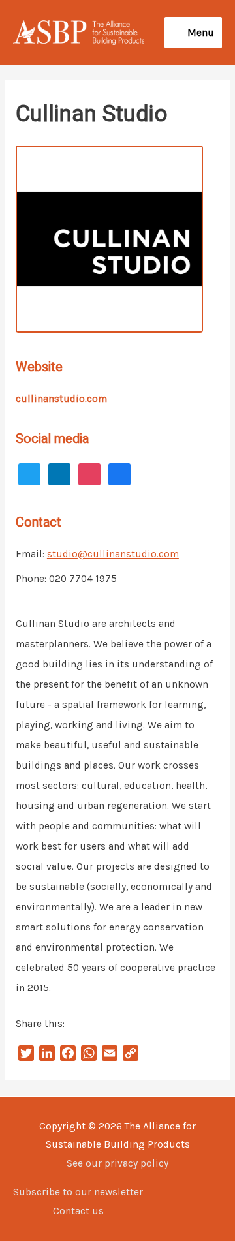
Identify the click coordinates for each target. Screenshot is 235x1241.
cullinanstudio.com (61, 399)
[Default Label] (29, 473)
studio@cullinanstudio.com (113, 554)
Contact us (78, 1211)
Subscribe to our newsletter (78, 1192)
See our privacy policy (117, 1163)
